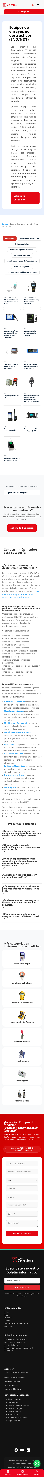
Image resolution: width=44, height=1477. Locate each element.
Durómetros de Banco (14, 775)
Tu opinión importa (11, 1385)
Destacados (9, 238)
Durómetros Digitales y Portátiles (22, 250)
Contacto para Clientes (16, 1372)
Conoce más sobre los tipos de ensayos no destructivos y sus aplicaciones (20, 594)
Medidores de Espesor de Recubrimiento (22, 261)
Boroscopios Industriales (29, 238)
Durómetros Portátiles (14, 701)
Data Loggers (14, 1402)
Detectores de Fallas (13, 753)
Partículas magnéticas (22, 267)
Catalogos (8, 1326)
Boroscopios (9, 744)
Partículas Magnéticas (14, 766)
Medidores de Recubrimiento (17, 732)
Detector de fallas (22, 244)
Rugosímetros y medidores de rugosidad (22, 272)
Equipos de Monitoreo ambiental (18, 1348)
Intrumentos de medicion (15, 1339)
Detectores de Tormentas (19, 1405)
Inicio (6, 1312)
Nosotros (8, 1318)
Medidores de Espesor (22, 255)
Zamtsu (5, 224)
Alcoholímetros (14, 1399)
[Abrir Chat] (36, 1463)
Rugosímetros (14, 1420)
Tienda (7, 1320)
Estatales (8, 1350)
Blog (6, 1315)
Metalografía (10, 787)
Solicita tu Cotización (19, 197)
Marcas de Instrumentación (16, 1323)
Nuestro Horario (13, 1389)
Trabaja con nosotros (12, 1381)
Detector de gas (15, 1408)
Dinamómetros (14, 1411)
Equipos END (13, 1414)
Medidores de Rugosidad (15, 723)
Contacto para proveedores (14, 1377)
